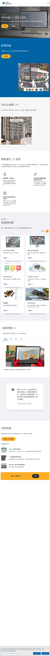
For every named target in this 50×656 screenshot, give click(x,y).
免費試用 (14, 26)
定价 (35, 476)
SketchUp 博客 (8, 439)
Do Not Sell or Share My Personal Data (10, 653)
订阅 (5, 26)
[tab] (5, 339)
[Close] (48, 648)
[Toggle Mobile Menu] (48, 3)
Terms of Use (4, 651)
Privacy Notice (12, 651)
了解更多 (6, 56)
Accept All (37, 653)
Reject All (45, 653)
